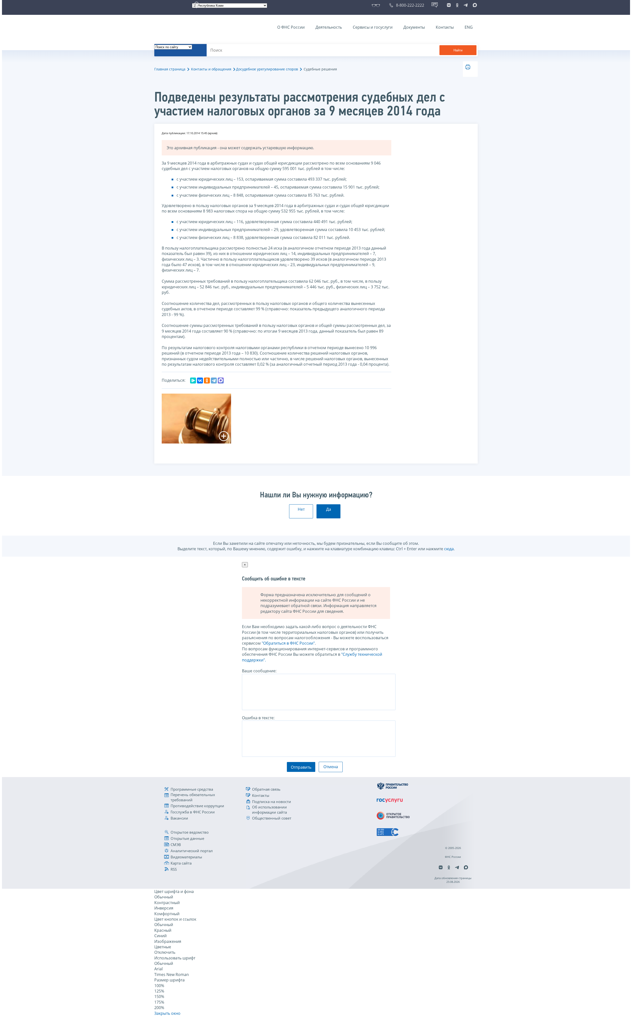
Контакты (445, 27)
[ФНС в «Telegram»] (465, 5)
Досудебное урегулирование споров (267, 69)
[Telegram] (214, 380)
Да (328, 509)
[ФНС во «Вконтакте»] (449, 5)
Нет (301, 509)
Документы (414, 27)
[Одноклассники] (207, 380)
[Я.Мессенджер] (193, 380)
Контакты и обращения (211, 69)
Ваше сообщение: (259, 671)
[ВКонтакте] (200, 380)
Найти (458, 50)
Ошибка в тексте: (258, 717)
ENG (469, 27)
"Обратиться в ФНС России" (288, 643)
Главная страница (169, 69)
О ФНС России (291, 27)
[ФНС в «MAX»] (474, 5)
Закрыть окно (167, 1013)
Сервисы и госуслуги (373, 27)
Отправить (301, 767)
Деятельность (329, 27)
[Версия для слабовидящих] (377, 5)
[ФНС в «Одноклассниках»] (457, 5)
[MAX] (221, 380)
